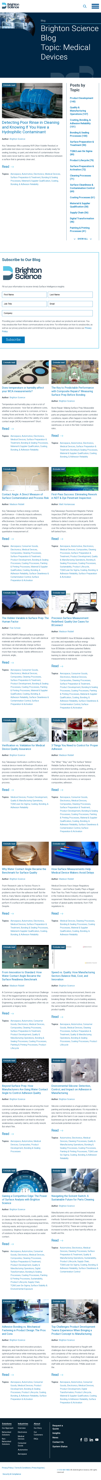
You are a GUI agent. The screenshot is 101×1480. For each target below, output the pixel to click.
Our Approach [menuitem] (7, 1428)
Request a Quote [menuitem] (57, 1427)
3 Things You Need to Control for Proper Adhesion (74, 747)
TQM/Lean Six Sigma (81, 152)
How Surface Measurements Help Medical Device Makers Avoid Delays (72, 871)
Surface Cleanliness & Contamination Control (82, 188)
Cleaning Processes (80, 177)
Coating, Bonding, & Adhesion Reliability (80, 123)
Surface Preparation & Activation (82, 168)
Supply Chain (79, 212)
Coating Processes (82, 197)
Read (6, 166)
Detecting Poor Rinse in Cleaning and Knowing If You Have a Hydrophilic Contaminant (30, 127)
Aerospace (16, 174)
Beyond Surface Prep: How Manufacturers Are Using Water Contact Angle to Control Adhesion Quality (25, 1089)
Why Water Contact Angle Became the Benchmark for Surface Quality (24, 871)
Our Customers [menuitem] (38, 1433)
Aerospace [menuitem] (22, 1454)
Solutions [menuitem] (7, 1423)
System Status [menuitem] (59, 1446)
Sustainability (66, 566)
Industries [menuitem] (23, 1423)
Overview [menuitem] (22, 1428)
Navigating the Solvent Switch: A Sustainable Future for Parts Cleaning (72, 1197)
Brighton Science (17, 139)
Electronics (39, 174)
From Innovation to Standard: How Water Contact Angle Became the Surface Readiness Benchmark (22, 975)
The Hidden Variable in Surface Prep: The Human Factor (25, 620)
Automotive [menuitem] (23, 1449)
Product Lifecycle (82, 160)
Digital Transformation (82, 220)
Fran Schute (15, 628)
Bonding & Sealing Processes (79, 134)
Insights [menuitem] (56, 1433)
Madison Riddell (17, 504)
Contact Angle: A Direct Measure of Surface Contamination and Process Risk (25, 496)
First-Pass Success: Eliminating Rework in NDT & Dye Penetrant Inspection (74, 496)
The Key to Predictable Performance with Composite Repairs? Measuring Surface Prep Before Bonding (72, 391)
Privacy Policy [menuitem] (7, 1467)
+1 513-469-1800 (63, 1470)
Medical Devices (52, 174)
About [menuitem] (37, 1423)
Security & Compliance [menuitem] (12, 1474)
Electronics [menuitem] (22, 1432)
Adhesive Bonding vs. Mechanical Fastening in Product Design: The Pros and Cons (24, 1330)
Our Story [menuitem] (38, 1428)
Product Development (81, 99)
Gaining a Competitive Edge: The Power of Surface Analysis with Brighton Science (24, 1199)
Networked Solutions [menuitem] (6, 1433)
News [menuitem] (55, 1437)
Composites (16, 553)
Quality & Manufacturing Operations (79, 111)
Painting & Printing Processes (80, 229)
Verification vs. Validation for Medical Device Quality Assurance (23, 747)
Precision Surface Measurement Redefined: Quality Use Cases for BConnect (70, 621)
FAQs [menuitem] (36, 1439)
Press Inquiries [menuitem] (38, 1467)
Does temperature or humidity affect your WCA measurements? (23, 389)
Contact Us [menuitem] (58, 1442)
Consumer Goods (30, 546)
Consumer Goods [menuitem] (22, 1444)
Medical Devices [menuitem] (21, 1437)
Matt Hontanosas (67, 504)
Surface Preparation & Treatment (26, 177)
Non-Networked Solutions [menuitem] (6, 1441)
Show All (82, 238)
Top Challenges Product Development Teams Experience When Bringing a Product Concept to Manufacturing (73, 1330)
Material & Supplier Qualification (36, 180)
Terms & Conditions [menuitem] (22, 1467)
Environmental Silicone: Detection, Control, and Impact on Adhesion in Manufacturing (71, 1089)
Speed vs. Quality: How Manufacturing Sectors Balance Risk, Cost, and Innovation (73, 975)
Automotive (27, 174)
